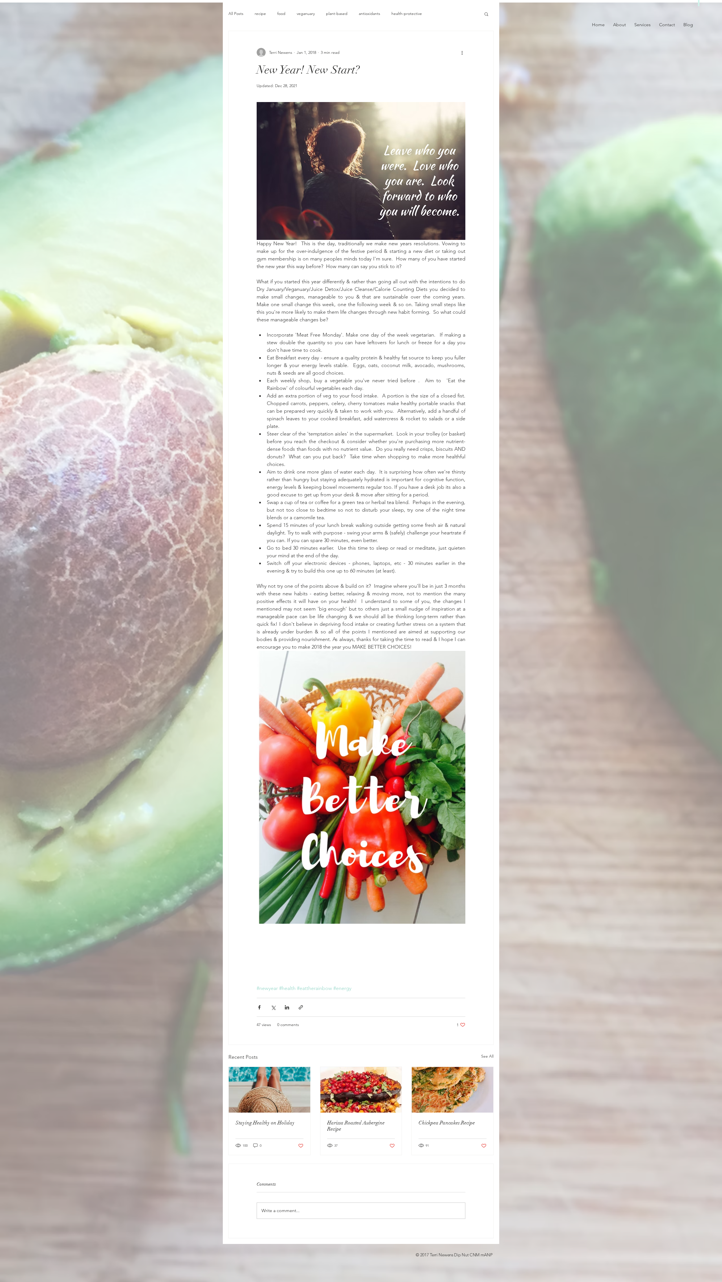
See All (487, 1056)
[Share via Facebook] (259, 1007)
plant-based (336, 13)
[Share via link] (300, 1007)
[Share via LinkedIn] (287, 1007)
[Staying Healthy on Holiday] (269, 1090)
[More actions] (462, 52)
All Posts (235, 13)
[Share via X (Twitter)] (273, 1007)
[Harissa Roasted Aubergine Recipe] (361, 1090)
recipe (260, 13)
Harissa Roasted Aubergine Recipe (356, 1126)
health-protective (406, 13)
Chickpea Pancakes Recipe (447, 1123)
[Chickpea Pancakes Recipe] (452, 1090)
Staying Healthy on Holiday (265, 1123)
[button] (486, 14)
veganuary (306, 13)
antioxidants (369, 13)
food (281, 13)
